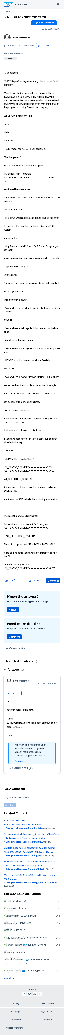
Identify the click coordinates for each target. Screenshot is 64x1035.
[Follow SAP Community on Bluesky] (29, 994)
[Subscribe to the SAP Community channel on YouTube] (34, 994)
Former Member (21, 38)
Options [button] (58, 23)
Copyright (16, 1011)
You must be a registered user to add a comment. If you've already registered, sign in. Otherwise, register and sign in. (30, 750)
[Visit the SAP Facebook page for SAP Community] (24, 994)
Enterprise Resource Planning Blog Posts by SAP (31, 883)
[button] (38, 45)
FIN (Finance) (10, 58)
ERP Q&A (10, 12)
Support (48, 1020)
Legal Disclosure (48, 1011)
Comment (53, 581)
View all (8, 978)
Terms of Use (48, 1003)
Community (21, 4)
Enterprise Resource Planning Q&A (24, 828)
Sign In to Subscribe (43, 23)
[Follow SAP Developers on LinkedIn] (40, 994)
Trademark (16, 1020)
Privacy (16, 1003)
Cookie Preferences (16, 1028)
